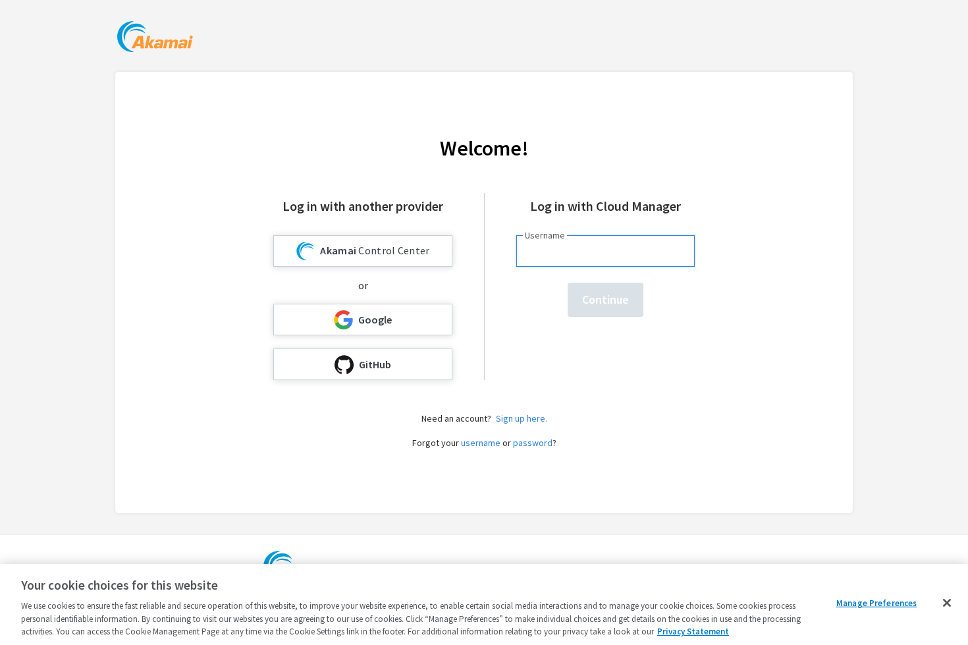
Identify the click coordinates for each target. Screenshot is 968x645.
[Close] (946, 602)
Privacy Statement (693, 631)
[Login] (155, 38)
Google (375, 319)
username (480, 443)
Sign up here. (521, 418)
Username (545, 235)
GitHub (375, 364)
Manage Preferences (876, 603)
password (532, 443)
